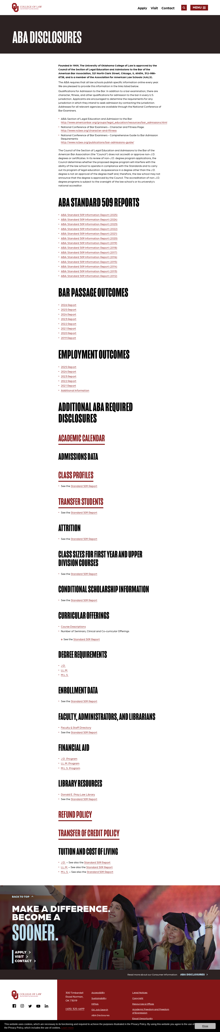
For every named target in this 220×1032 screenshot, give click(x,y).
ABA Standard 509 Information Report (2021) (89, 233)
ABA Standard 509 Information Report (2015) (89, 261)
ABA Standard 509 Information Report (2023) (89, 224)
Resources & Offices (143, 1003)
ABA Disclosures (100, 1015)
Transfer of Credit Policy (88, 833)
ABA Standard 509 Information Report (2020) (89, 238)
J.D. (63, 665)
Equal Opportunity (142, 1018)
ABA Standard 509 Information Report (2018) (89, 247)
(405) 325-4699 (75, 1008)
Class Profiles (75, 475)
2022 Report (68, 323)
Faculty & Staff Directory (76, 727)
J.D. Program (69, 758)
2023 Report (68, 318)
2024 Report (68, 314)
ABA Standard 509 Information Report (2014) (89, 266)
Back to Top (20, 896)
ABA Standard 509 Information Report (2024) (89, 219)
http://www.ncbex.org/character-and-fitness (89, 130)
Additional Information (75, 390)
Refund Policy (75, 814)
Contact (168, 8)
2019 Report (68, 337)
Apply (142, 8)
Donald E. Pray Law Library (78, 794)
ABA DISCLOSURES (192, 974)
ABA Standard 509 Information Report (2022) (89, 228)
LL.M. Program (70, 763)
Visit (154, 8)
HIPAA (95, 1003)
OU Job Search (99, 1009)
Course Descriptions (73, 626)
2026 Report (68, 304)
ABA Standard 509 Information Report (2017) (89, 252)
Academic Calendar (81, 438)
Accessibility (98, 992)
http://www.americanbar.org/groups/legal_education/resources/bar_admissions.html (114, 122)
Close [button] (205, 1026)
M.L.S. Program (70, 768)
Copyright (137, 998)
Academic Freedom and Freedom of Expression (150, 1011)
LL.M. (64, 670)
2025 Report (68, 309)
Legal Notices (140, 992)
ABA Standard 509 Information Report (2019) (89, 242)
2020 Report (68, 332)
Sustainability (98, 998)
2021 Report (68, 328)
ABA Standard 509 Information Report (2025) (89, 214)
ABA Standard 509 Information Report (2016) (89, 256)
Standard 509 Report (84, 485)
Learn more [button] (67, 1027)
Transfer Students (80, 501)
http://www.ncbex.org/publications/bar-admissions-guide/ (97, 142)
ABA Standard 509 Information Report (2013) (89, 271)
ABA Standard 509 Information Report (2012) (89, 275)
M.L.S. (64, 674)
